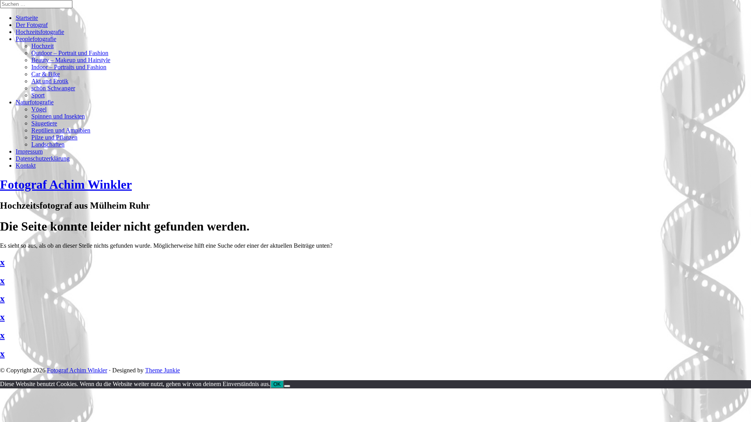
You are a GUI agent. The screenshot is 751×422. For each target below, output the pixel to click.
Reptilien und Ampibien (60, 130)
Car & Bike (45, 74)
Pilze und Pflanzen (54, 137)
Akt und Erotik (49, 81)
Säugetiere (44, 123)
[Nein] (287, 386)
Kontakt (26, 165)
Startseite (27, 17)
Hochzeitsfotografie (40, 32)
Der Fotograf (32, 24)
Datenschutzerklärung (43, 158)
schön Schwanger (53, 88)
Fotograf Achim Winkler (77, 370)
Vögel (39, 109)
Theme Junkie (162, 370)
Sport (38, 95)
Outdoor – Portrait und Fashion (69, 53)
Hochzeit (42, 46)
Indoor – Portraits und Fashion (68, 67)
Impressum (29, 151)
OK (277, 384)
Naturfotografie (35, 102)
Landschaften (48, 144)
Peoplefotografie (36, 39)
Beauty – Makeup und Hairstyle (70, 60)
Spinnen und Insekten (58, 116)
